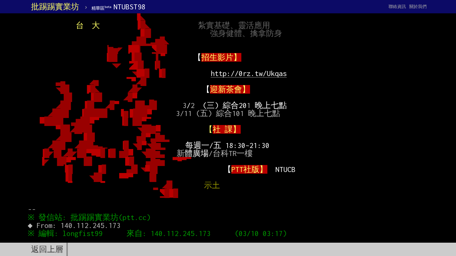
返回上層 (47, 249)
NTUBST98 (118, 6)
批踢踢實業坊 (55, 6)
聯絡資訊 (397, 6)
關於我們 (418, 6)
